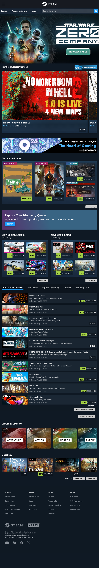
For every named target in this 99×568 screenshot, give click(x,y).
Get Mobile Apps (76, 501)
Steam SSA (9, 501)
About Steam (10, 497)
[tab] (12, 288)
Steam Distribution (12, 509)
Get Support (75, 505)
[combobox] (68, 11)
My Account (75, 509)
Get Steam (74, 497)
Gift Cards (9, 514)
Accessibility (53, 501)
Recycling (33, 509)
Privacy (51, 497)
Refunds (51, 514)
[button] (5, 11)
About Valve (34, 497)
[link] (17, 182)
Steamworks (10, 505)
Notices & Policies (55, 505)
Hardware (33, 505)
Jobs (31, 501)
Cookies (51, 509)
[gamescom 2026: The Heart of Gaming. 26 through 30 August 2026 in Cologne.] (49, 145)
